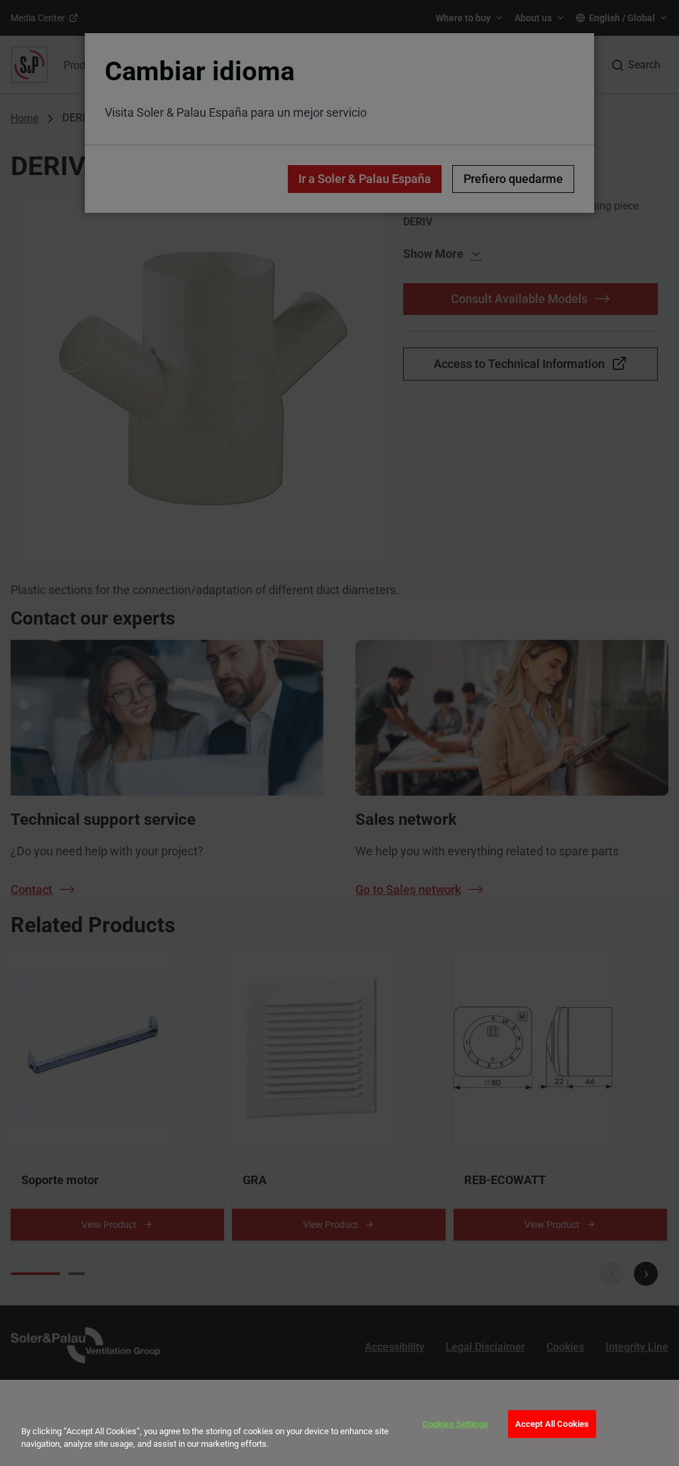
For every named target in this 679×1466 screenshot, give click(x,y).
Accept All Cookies (552, 1424)
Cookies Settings (455, 1424)
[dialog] (339, 1423)
